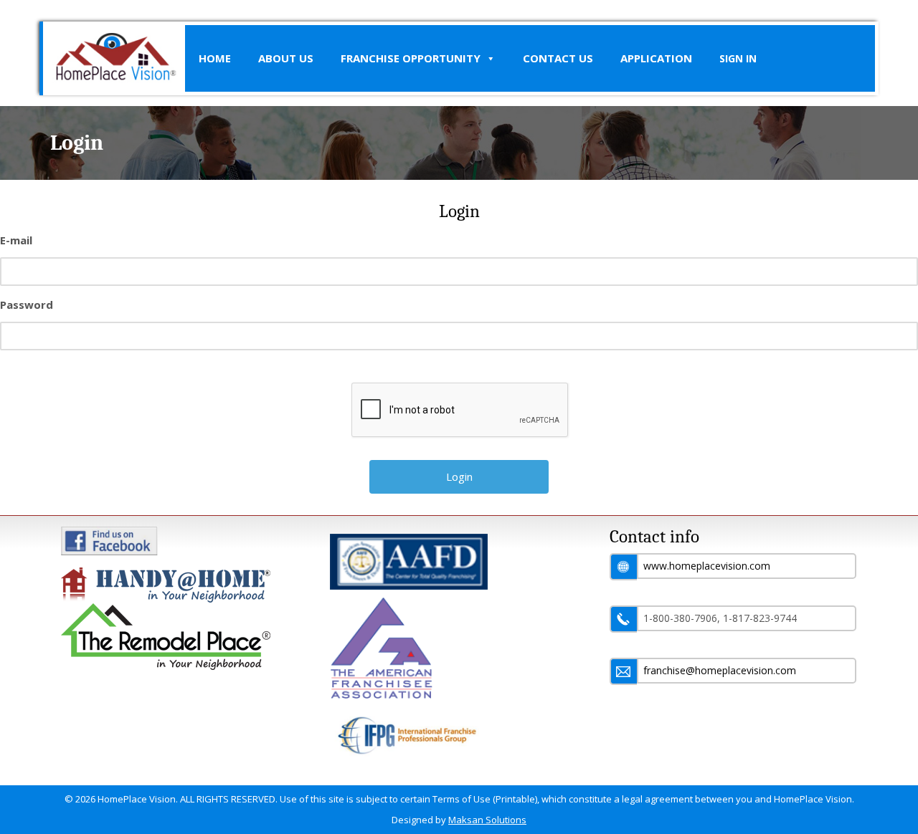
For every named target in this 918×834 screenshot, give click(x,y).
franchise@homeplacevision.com (719, 670)
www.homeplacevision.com (706, 565)
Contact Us (558, 58)
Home (215, 58)
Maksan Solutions (487, 819)
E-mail (16, 240)
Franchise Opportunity (411, 58)
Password (26, 304)
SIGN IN (738, 58)
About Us (285, 58)
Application (656, 58)
